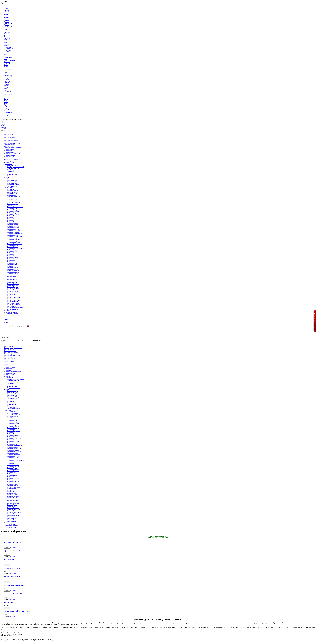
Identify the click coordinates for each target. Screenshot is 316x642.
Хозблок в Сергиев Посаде (14, 233)
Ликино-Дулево (8, 57)
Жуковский (7, 33)
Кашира (6, 41)
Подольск (6, 79)
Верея (5, 116)
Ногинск (6, 71)
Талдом (6, 99)
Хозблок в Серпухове (13, 238)
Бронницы (7, 13)
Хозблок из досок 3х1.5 (12, 568)
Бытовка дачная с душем (11, 140)
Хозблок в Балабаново (13, 251)
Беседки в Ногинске (13, 291)
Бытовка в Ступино (12, 301)
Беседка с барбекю (12, 190)
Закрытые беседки (12, 195)
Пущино (6, 84)
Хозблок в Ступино (12, 273)
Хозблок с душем (9, 152)
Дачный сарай (8, 164)
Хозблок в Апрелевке (13, 269)
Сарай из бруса (11, 170)
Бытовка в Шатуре (12, 309)
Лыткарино (7, 63)
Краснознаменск (8, 53)
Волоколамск (7, 16)
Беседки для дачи (9, 187)
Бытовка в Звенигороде (13, 304)
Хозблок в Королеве (13, 223)
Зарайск (6, 35)
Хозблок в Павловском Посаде (15, 248)
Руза (5, 90)
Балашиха (6, 11)
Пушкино (6, 82)
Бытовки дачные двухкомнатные (13, 136)
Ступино (6, 97)
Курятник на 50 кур (12, 183)
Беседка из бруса (12, 193)
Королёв (6, 45)
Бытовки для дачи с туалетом (12, 141)
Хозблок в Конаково (13, 211)
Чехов (5, 106)
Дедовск (6, 22)
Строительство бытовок (10, 312)
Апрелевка (7, 10)
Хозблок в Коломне (12, 235)
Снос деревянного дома (14, 202)
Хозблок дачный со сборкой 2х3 (15, 585)
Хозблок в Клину (12, 208)
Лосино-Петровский (9, 60)
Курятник (6, 177)
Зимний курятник (12, 186)
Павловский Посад (9, 76)
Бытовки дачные (8, 134)
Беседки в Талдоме (12, 287)
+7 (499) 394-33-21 (6, 121)
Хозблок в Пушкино (13, 227)
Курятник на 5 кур (12, 178)
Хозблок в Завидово (13, 266)
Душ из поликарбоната (13, 176)
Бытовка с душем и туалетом (12, 143)
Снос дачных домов (12, 204)
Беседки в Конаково (12, 279)
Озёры (6, 73)
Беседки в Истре (11, 281)
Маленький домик (9, 133)
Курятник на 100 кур (13, 184)
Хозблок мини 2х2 (10, 559)
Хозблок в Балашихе (13, 254)
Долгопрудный (8, 26)
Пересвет (6, 78)
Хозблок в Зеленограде (13, 230)
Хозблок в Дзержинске (13, 250)
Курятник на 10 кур (12, 180)
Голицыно (7, 20)
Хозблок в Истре (12, 213)
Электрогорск (8, 110)
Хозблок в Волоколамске (14, 239)
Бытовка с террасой (9, 146)
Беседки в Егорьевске (13, 288)
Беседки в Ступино (12, 298)
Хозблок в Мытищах (13, 215)
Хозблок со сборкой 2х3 (12, 577)
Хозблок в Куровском (13, 258)
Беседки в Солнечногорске (14, 275)
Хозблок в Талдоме (12, 261)
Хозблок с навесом (9, 156)
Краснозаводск (8, 51)
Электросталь (8, 112)
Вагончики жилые (9, 162)
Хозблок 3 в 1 (8, 158)
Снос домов (7, 198)
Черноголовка (8, 105)
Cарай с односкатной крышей (15, 167)
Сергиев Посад (8, 91)
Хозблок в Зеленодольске (14, 226)
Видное (6, 14)
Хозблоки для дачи (9, 149)
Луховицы (7, 62)
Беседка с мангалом (12, 189)
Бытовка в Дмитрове (13, 303)
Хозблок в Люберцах (13, 232)
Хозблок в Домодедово (13, 272)
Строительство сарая (13, 168)
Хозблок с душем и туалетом (12, 153)
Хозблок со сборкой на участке (12, 159)
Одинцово (7, 72)
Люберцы (6, 65)
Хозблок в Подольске (13, 229)
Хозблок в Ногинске (13, 220)
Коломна (6, 44)
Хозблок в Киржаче (12, 245)
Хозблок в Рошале (12, 264)
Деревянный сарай (12, 165)
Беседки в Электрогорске (14, 300)
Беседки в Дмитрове (13, 278)
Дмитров (6, 25)
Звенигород (7, 36)
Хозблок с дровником (10, 161)
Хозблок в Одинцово (13, 224)
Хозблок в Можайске (13, 221)
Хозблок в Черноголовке (14, 242)
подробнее (13, 547)
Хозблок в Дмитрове (13, 210)
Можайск (6, 66)
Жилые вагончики (9, 310)
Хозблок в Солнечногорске (15, 207)
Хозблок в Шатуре (12, 241)
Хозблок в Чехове (12, 217)
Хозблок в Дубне (12, 255)
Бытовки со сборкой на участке (13, 147)
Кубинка (6, 54)
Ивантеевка (7, 38)
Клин (5, 42)
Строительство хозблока (11, 313)
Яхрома (6, 115)
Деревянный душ (12, 174)
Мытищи (6, 68)
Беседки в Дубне (12, 293)
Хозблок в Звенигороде (13, 214)
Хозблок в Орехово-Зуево (14, 236)
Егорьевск (7, 32)
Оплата (3, 125)
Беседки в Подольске (13, 284)
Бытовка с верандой (9, 144)
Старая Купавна (8, 96)
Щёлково (6, 109)
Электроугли (7, 113)
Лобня (5, 59)
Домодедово (7, 28)
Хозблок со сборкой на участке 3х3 (16, 611)
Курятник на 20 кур (12, 181)
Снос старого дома (12, 201)
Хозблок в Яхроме (12, 263)
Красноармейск (8, 48)
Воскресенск (7, 17)
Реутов (6, 87)
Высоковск (7, 19)
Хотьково (6, 103)
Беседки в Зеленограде (13, 290)
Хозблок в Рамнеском (13, 253)
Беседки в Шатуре (12, 294)
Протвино (7, 81)
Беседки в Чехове (12, 282)
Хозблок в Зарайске (12, 267)
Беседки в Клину (12, 276)
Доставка (3, 127)
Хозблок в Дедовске (13, 257)
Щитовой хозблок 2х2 (12, 551)
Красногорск (7, 50)
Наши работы (8, 205)
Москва (6, 8)
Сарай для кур (11, 171)
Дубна (5, 31)
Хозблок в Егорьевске (13, 218)
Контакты (3, 128)
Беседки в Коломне (12, 285)
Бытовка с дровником (10, 137)
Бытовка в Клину (12, 306)
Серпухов (6, 93)
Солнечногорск (8, 94)
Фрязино (6, 100)
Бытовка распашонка (10, 138)
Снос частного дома (13, 199)
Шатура (6, 108)
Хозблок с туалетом (9, 150)
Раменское (7, 85)
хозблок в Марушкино (13, 270)
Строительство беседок (13, 196)
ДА (2, 4)
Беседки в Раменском (13, 295)
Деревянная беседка (12, 192)
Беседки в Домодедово (13, 297)
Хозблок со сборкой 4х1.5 (13, 594)
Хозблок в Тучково (12, 247)
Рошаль (6, 88)
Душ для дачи (8, 173)
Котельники (7, 47)
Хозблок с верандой (9, 155)
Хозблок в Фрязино (12, 260)
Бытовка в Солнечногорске (15, 307)
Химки (6, 102)
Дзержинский (8, 23)
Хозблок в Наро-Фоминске (14, 244)
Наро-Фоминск (8, 69)
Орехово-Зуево (8, 75)
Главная (3, 124)
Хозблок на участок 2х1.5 (13, 542)
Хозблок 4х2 (8, 602)
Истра (5, 39)
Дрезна (6, 29)
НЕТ (4, 4)
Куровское (7, 56)
